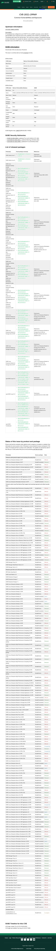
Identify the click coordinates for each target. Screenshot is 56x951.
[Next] (31, 20)
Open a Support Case (30, 945)
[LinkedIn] (31, 940)
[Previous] (25, 20)
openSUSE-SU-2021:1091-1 (14, 140)
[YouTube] (22, 940)
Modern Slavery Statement (18, 937)
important (26, 52)
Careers (6, 937)
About (26, 937)
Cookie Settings (28, 948)
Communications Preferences (34, 937)
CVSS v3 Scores (8, 85)
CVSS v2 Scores (8, 58)
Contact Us (44, 7)
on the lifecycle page (37, 449)
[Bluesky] (34, 940)
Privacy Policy (36, 948)
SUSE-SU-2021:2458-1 (13, 138)
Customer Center (28, 1)
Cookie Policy (42, 948)
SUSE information (12, 47)
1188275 (18, 130)
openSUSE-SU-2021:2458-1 (14, 141)
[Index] (28, 20)
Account (36, 1)
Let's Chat (49, 937)
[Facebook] (25, 940)
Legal (10, 937)
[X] (28, 940)
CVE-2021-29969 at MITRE (12, 29)
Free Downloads (51, 7)
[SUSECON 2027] (17, 1)
